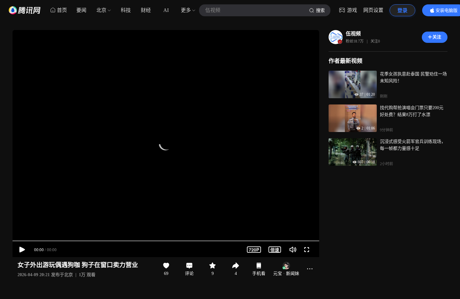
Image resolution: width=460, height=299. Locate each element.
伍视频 (353, 33)
